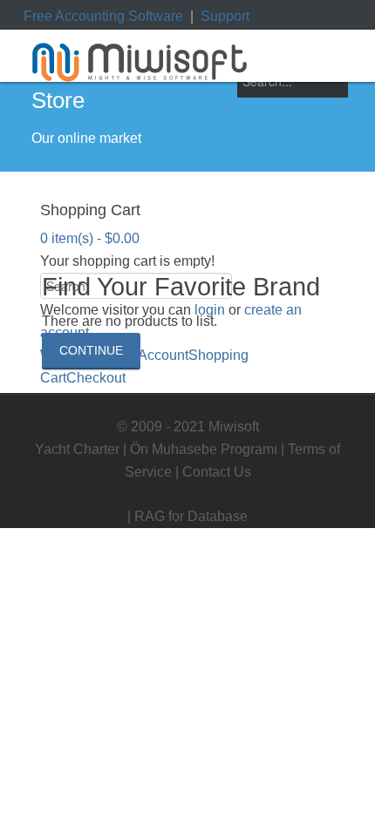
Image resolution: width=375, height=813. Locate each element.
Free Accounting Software (103, 16)
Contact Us (216, 471)
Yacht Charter (77, 449)
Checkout (96, 377)
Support (225, 16)
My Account (152, 355)
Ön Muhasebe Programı (203, 449)
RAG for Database (191, 516)
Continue (91, 350)
